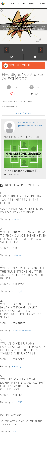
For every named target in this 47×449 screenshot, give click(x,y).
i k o (14, 431)
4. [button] (1, 301)
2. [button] (1, 229)
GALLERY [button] (21, 4)
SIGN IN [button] (42, 4)
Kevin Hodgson (28, 122)
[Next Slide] (40, 50)
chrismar (17, 255)
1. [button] (1, 193)
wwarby (16, 366)
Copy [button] (36, 87)
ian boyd (17, 291)
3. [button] (1, 264)
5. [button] (1, 340)
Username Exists (21, 330)
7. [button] (1, 412)
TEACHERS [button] (11, 4)
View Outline (23, 113)
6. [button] (1, 376)
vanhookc (17, 219)
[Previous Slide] (6, 50)
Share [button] (14, 87)
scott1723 (17, 402)
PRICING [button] (32, 4)
